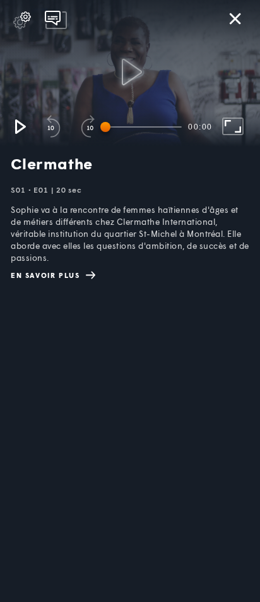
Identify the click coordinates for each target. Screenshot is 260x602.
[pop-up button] (22, 20)
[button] (20, 126)
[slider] (143, 127)
